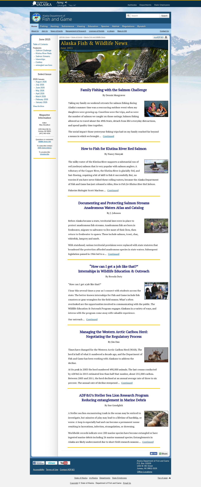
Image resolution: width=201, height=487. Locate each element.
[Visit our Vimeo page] (51, 463)
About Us (35, 31)
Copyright (74, 483)
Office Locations (144, 472)
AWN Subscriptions (45, 148)
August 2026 (41, 82)
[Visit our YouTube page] (64, 463)
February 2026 (42, 99)
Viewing (81, 26)
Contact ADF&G (67, 469)
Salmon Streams (43, 56)
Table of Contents (40, 44)
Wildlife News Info (44, 141)
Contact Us (164, 31)
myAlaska (132, 5)
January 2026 (41, 102)
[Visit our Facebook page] (39, 463)
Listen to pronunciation (66, 2)
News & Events (57, 31)
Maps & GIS (122, 31)
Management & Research (76, 31)
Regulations (128, 26)
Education (93, 26)
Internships (40, 59)
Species (105, 26)
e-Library (110, 31)
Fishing (44, 26)
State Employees (162, 5)
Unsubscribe (44, 154)
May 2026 (40, 90)
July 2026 (40, 85)
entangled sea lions (44, 65)
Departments (145, 5)
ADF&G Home (64, 37)
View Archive (38, 106)
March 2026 (41, 96)
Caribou (39, 62)
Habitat (115, 26)
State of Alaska (43, 3)
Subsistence (68, 26)
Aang (60, 2)
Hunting (55, 26)
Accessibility (38, 469)
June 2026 (40, 88)
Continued (108, 136)
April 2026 (40, 93)
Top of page (163, 478)
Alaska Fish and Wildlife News (94, 37)
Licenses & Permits (96, 31)
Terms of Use (52, 469)
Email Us (127, 483)
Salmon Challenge (43, 50)
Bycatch (141, 26)
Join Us (45, 31)
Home (34, 26)
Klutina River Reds (44, 53)
